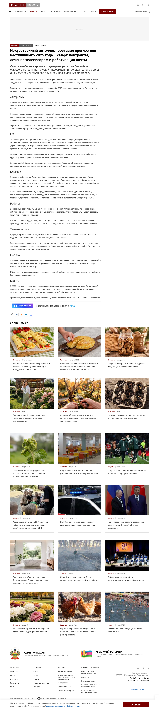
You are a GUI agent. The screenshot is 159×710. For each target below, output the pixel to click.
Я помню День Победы (90, 668)
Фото (35, 671)
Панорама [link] (16, 360)
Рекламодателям (88, 681)
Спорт (83, 11)
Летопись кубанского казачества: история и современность (66, 677)
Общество (33, 11)
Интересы (37, 687)
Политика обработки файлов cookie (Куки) (89, 691)
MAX (72, 305)
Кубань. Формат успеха (66, 690)
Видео (36, 675)
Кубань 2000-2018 (64, 687)
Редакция (85, 677)
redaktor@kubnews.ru (138, 680)
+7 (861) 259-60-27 (139, 677)
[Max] (31, 314)
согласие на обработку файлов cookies (63, 706)
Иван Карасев (40, 45)
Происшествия (71, 11)
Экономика (56, 11)
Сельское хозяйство (41, 683)
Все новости (20, 11)
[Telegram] (26, 314)
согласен (135, 705)
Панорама (61, 668)
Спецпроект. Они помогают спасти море (90, 672)
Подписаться (25, 306)
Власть (44, 11)
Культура (37, 668)
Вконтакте (137, 5)
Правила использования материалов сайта (90, 686)
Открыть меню (10, 12)
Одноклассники (143, 5)
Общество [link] (63, 467)
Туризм (92, 11)
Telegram (148, 5)
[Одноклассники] (21, 314)
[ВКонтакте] (17, 314)
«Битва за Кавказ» (65, 671)
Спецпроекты (107, 11)
